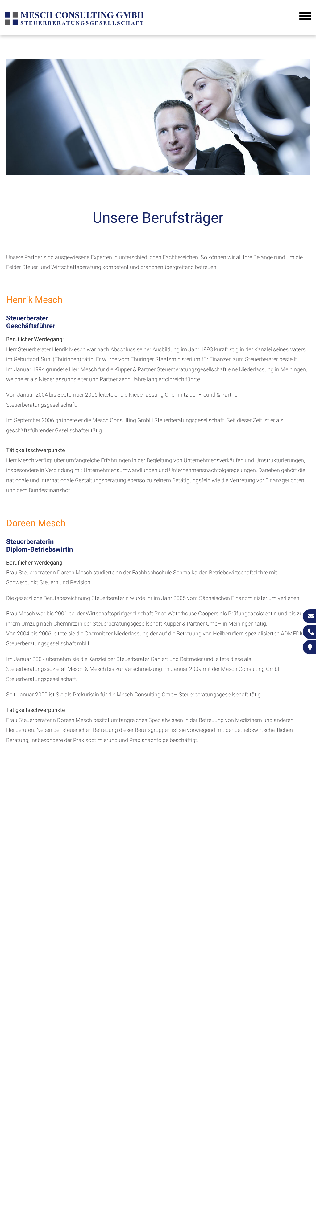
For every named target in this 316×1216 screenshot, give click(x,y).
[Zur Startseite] (74, 24)
